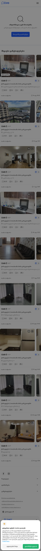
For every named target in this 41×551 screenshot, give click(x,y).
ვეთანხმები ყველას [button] (31, 546)
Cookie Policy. (6, 541)
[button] (12, 546)
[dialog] (20, 535)
